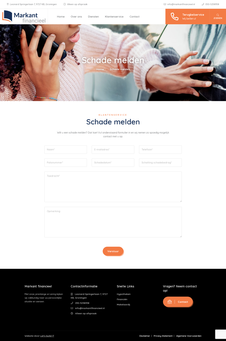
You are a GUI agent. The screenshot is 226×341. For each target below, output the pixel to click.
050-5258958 (212, 4)
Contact (134, 16)
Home (61, 16)
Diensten (93, 16)
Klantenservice (114, 16)
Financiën (122, 299)
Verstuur (113, 251)
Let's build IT (47, 335)
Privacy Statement (163, 336)
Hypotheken (124, 294)
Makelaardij (123, 304)
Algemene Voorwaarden (188, 336)
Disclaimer (144, 336)
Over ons (76, 16)
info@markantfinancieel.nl (181, 4)
